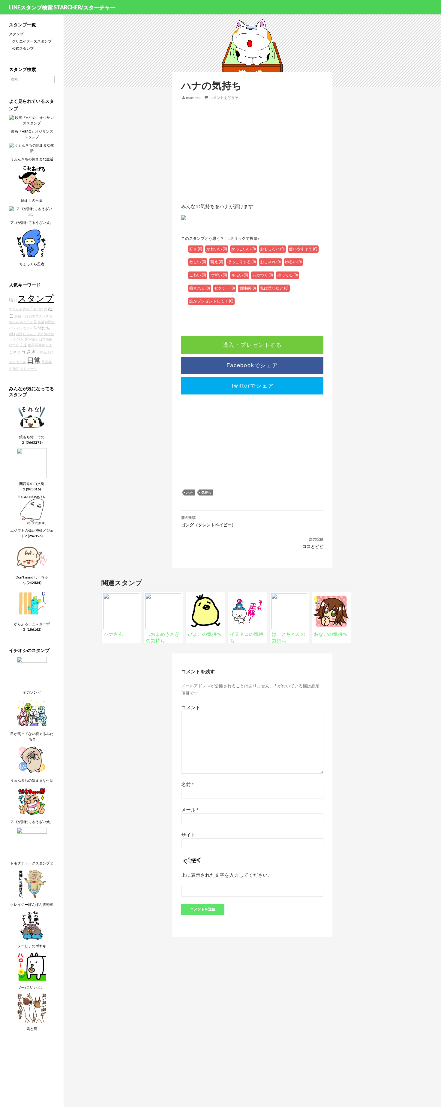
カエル (21, 362)
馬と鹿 (31, 1028)
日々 (29, 322)
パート (32, 368)
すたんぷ (15, 309)
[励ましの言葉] (32, 179)
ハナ (189, 492)
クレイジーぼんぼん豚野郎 (31, 904)
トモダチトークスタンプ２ (31, 863)
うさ (12, 339)
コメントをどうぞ (223, 97)
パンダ (22, 339)
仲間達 (50, 322)
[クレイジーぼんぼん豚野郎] (32, 883)
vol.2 (23, 322)
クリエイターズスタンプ (32, 41)
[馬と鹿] (32, 1007)
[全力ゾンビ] (32, 671)
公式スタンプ (23, 48)
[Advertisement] (252, 152)
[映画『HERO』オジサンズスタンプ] (32, 120)
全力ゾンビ (32, 692)
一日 (25, 316)
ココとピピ (312, 543)
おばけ (38, 309)
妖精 (17, 316)
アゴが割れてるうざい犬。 (31, 222)
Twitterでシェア (252, 385)
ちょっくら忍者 (31, 264)
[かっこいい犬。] (32, 966)
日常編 (47, 362)
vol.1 (12, 334)
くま (23, 345)
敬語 (16, 368)
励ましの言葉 (32, 200)
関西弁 (40, 345)
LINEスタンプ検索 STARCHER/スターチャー (62, 7)
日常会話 (43, 352)
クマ (40, 334)
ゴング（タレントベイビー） (208, 521)
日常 (34, 360)
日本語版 (45, 339)
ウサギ (28, 328)
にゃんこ (29, 334)
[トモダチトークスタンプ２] (32, 842)
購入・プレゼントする (252, 344)
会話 (19, 334)
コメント (190, 707)
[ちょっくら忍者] (32, 243)
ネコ (17, 352)
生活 (41, 322)
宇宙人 (33, 339)
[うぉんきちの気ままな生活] (32, 147)
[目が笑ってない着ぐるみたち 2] (32, 712)
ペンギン (15, 328)
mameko (193, 97)
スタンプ (16, 34)
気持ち (206, 492)
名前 (187, 784)
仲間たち (41, 327)
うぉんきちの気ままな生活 (31, 159)
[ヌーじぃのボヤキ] (32, 925)
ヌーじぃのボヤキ (31, 946)
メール (190, 809)
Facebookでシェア (252, 365)
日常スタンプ (39, 316)
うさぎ (28, 351)
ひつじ (14, 345)
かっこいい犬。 (31, 987)
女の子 (28, 309)
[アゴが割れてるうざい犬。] (32, 211)
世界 (31, 345)
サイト (188, 835)
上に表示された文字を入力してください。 (226, 875)
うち (23, 368)
